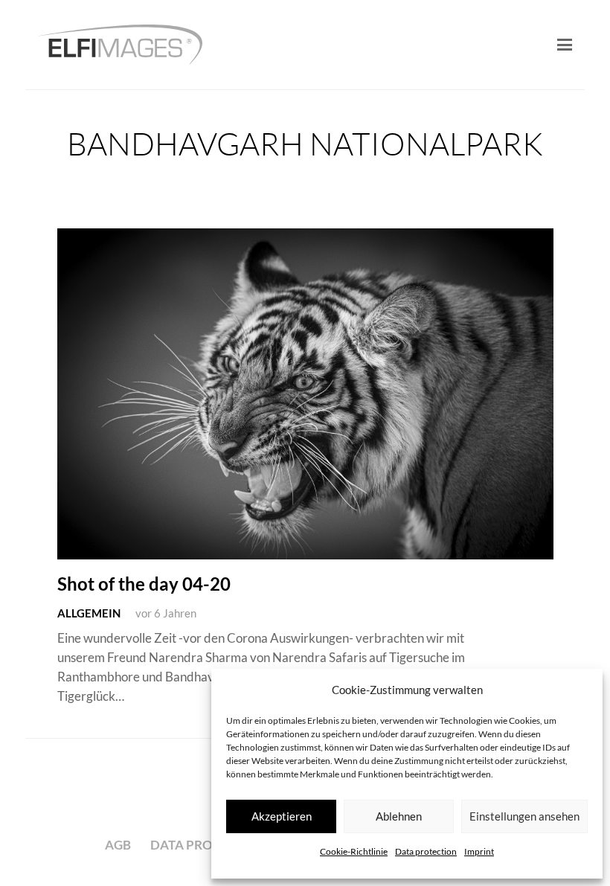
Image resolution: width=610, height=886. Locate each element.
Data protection (426, 851)
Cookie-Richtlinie (354, 851)
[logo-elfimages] (120, 45)
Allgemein (89, 613)
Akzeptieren (281, 816)
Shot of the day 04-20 (144, 584)
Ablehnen (399, 816)
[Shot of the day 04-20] (305, 393)
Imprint (479, 851)
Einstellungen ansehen (524, 816)
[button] (564, 44)
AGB (118, 845)
